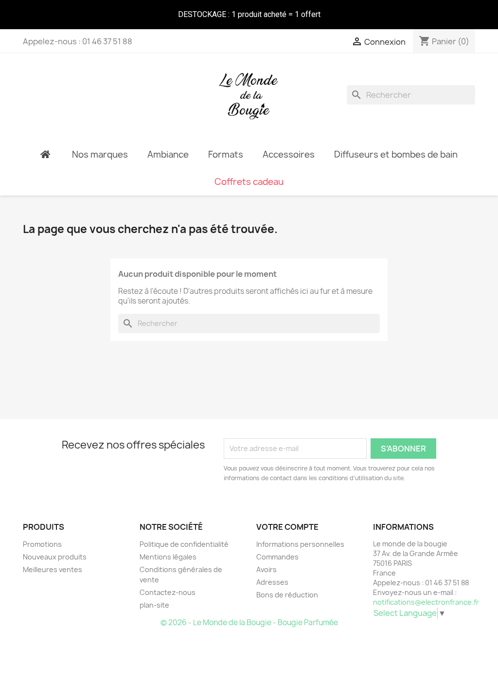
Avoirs (266, 569)
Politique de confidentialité (184, 544)
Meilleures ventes (52, 569)
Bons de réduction (287, 594)
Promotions (42, 544)
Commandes (277, 556)
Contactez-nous (168, 592)
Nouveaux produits (55, 556)
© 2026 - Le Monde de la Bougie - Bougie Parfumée (249, 622)
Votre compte (287, 527)
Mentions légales (168, 556)
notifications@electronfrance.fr (426, 602)
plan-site (154, 605)
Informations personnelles (300, 544)
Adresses (272, 582)
